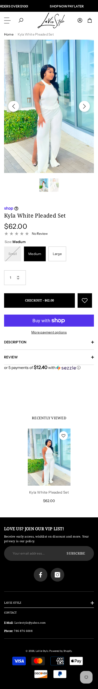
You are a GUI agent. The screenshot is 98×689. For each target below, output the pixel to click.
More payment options (49, 332)
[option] (49, 106)
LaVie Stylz (42, 650)
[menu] (8, 20)
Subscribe (76, 553)
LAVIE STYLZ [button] (12, 603)
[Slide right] (84, 106)
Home (9, 34)
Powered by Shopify (60, 650)
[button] (21, 20)
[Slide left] (13, 106)
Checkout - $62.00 (39, 300)
